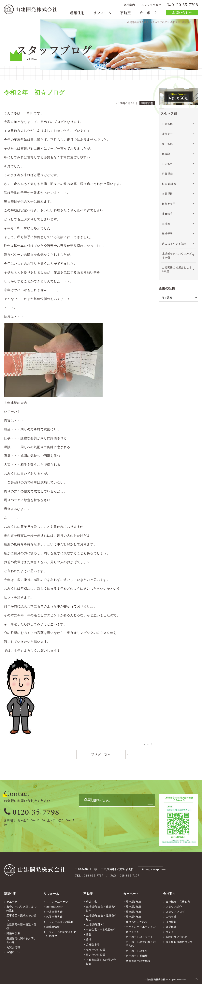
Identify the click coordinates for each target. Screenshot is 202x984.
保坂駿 (166, 153)
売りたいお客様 (95, 949)
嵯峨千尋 (167, 233)
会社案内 (129, 5)
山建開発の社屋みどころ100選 (177, 269)
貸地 (89, 939)
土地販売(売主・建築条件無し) (101, 917)
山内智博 (167, 124)
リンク (170, 931)
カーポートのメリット (139, 936)
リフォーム (102, 13)
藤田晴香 (167, 213)
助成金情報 (53, 926)
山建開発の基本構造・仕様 (21, 926)
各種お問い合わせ (176, 936)
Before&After (54, 906)
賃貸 (89, 934)
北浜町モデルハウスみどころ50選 (178, 255)
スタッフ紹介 (174, 906)
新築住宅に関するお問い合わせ (21, 940)
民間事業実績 (54, 916)
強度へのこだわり (137, 921)
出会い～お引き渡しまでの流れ (21, 908)
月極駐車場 (93, 944)
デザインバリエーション (141, 926)
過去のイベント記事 (174, 243)
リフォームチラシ (57, 901)
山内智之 (167, 163)
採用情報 (171, 921)
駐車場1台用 (133, 901)
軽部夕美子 (169, 203)
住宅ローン (13, 952)
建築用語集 (13, 933)
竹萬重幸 (167, 173)
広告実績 (171, 916)
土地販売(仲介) (95, 924)
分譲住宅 (91, 901)
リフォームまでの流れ (60, 921)
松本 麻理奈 (169, 183)
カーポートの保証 (137, 950)
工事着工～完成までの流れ (21, 917)
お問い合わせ (182, 12)
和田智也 (167, 143)
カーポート (148, 13)
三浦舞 (166, 223)
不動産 (125, 13)
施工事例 (12, 901)
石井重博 (167, 193)
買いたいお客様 (95, 954)
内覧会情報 (13, 947)
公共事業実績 (54, 911)
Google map (150, 869)
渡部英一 (167, 133)
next (147, 744)
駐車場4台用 (133, 916)
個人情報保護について (179, 942)
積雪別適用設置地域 (138, 960)
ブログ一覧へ (101, 754)
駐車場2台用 (133, 906)
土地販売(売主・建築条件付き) (101, 908)
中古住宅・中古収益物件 (101, 929)
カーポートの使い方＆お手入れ (141, 944)
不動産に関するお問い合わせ (101, 961)
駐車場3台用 (133, 911)
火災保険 (171, 926)
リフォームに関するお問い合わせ (61, 933)
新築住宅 (77, 13)
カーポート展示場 (137, 955)
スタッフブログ (151, 5)
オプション (132, 931)
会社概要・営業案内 (178, 901)
